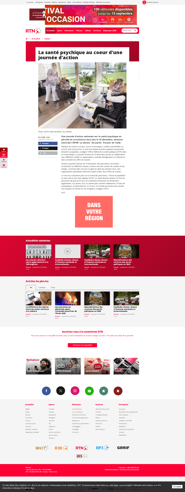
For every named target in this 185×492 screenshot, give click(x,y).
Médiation (122, 426)
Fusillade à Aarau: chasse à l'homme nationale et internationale (66, 262)
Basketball (52, 415)
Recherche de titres (79, 415)
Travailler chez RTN (125, 420)
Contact (121, 432)
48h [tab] (31, 287)
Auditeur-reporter (152, 2)
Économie (28, 418)
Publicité (122, 418)
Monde (27, 415)
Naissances (62, 2)
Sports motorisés (54, 432)
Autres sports (53, 435)
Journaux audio (30, 423)
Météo (98, 418)
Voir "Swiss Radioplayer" (127, 366)
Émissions (69, 30)
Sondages (75, 429)
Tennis (51, 429)
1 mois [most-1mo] (52, 287)
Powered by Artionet (111, 469)
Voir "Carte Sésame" (68, 366)
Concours (75, 432)
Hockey (51, 412)
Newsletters (89, 391)
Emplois (54, 2)
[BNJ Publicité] (41, 448)
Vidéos (88, 30)
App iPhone (103, 391)
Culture (27, 420)
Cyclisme (52, 420)
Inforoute (47, 2)
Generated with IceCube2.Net (129, 469)
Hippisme (52, 426)
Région (27, 409)
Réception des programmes (128, 412)
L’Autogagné (76, 426)
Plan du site (53, 471)
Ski (50, 423)
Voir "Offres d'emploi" (39, 366)
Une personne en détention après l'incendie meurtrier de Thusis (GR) (66, 310)
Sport (59, 30)
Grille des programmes (80, 418)
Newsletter (122, 435)
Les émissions (77, 409)
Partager (45, 143)
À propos (122, 409)
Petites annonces (101, 420)
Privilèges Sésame (89, 2)
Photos (79, 30)
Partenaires (123, 423)
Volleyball (52, 418)
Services (97, 30)
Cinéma (98, 412)
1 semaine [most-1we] (41, 287)
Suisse (47, 38)
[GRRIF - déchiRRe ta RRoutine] (123, 448)
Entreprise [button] (39, 2)
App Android (118, 391)
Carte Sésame (77, 2)
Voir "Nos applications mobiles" (97, 366)
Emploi (98, 426)
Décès (69, 2)
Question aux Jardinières (80, 423)
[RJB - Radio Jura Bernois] (61, 448)
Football (51, 409)
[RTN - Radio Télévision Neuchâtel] (82, 448)
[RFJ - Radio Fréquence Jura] (102, 448)
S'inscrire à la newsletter (82, 345)
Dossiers (28, 426)
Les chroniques (77, 412)
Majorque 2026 (109, 30)
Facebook (46, 391)
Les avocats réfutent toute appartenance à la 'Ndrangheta (37, 262)
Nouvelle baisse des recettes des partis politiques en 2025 (123, 262)
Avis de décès (100, 429)
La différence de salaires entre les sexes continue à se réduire (37, 309)
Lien (44, 153)
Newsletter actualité (32, 432)
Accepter (177, 487)
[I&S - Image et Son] (82, 456)
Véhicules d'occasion (103, 2)
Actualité (50, 30)
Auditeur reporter (31, 429)
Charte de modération (126, 429)
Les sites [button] (30, 2)
